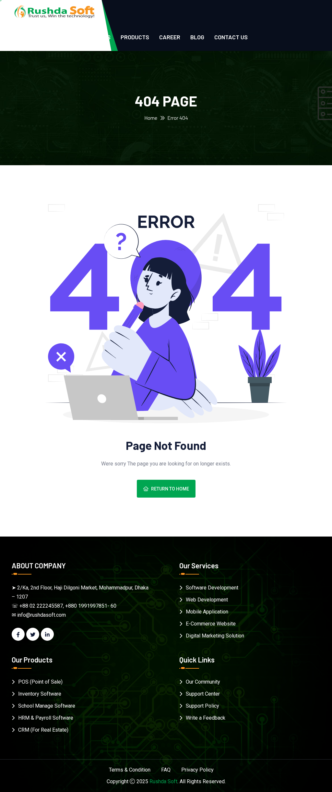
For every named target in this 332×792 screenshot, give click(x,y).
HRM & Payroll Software (45, 718)
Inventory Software (39, 694)
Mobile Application (207, 612)
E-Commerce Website (211, 624)
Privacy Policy (197, 770)
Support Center (203, 694)
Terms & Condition (129, 770)
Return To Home (170, 488)
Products (135, 37)
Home (150, 118)
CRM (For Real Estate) (43, 730)
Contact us (231, 37)
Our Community (203, 682)
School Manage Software (46, 706)
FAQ (166, 770)
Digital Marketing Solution (215, 636)
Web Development (207, 600)
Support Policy (202, 706)
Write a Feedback (205, 718)
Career (169, 37)
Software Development (212, 588)
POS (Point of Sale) (40, 682)
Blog (197, 37)
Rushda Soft (163, 781)
